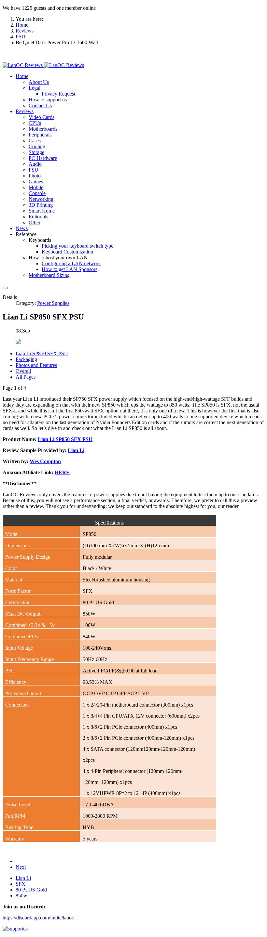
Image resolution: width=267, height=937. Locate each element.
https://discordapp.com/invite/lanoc (38, 917)
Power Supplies (53, 303)
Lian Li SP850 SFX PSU (42, 353)
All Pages (25, 377)
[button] (22, 76)
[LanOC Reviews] (43, 65)
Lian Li (23, 878)
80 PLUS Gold (31, 889)
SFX (20, 884)
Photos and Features (36, 365)
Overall (23, 371)
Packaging (26, 359)
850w (21, 895)
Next (21, 867)
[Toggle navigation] (5, 288)
